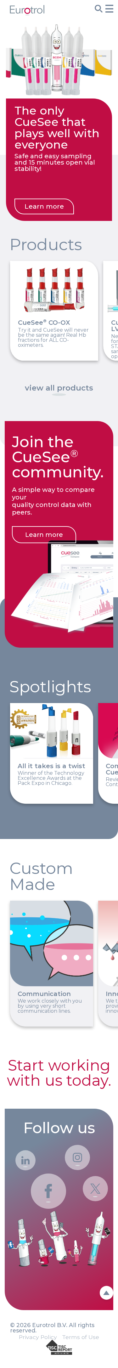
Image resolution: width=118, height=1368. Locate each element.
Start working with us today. (59, 1072)
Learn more (44, 206)
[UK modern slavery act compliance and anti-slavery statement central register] (59, 1348)
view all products (59, 388)
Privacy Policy (38, 1337)
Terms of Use (80, 1337)
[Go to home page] (27, 13)
